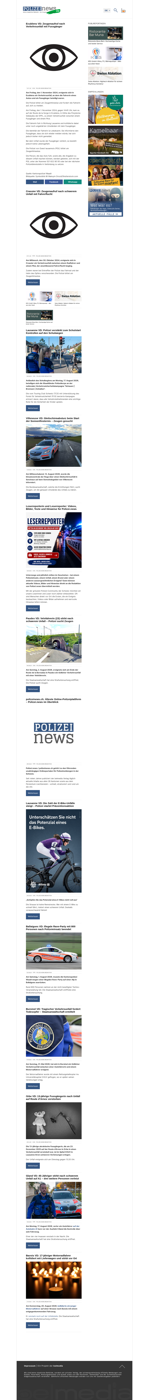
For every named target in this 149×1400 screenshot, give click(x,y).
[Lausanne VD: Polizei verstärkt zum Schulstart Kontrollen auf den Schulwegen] (54, 354)
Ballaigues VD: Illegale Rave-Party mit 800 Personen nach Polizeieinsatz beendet (50, 928)
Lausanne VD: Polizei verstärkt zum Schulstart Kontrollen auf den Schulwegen (53, 331)
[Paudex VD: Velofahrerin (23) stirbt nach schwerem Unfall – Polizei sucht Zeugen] (54, 643)
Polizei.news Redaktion (43, 88)
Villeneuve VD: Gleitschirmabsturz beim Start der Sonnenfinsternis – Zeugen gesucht (52, 419)
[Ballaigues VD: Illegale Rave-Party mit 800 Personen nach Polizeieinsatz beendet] (54, 951)
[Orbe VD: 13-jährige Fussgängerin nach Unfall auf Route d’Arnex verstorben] (54, 1120)
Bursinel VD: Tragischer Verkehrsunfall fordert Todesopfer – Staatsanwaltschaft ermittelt (53, 1010)
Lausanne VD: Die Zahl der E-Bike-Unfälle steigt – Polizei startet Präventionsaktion (50, 804)
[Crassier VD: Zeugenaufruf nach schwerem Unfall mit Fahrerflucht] (54, 225)
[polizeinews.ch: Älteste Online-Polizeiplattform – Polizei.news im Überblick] (54, 733)
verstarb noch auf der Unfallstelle (43, 1316)
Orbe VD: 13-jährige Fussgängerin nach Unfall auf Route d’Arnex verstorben (53, 1097)
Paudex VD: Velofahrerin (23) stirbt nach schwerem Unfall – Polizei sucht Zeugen (49, 619)
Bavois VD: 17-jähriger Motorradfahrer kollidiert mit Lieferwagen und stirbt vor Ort (51, 1257)
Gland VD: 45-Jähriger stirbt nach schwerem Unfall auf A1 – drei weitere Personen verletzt (52, 1177)
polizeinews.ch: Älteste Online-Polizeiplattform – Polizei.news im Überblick (53, 700)
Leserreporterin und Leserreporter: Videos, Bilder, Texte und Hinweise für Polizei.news (51, 507)
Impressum (30, 1366)
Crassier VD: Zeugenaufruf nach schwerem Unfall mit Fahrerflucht (51, 192)
